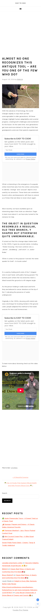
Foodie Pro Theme (20, 610)
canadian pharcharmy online (12, 563)
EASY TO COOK (20, 3)
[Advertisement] (20, 32)
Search (4, 493)
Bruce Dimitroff (7, 575)
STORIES (14, 468)
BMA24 (5, 569)
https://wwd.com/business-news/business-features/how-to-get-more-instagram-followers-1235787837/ (20, 590)
